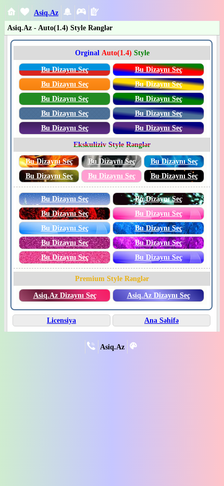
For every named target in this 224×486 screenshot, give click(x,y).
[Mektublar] (67, 13)
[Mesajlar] (24, 13)
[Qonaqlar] (81, 13)
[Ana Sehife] (11, 13)
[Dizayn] (133, 347)
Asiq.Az (46, 12)
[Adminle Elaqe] (91, 347)
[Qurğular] (95, 13)
